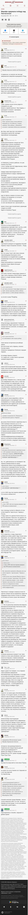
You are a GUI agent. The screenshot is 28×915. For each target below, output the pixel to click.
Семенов (6, 650)
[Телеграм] (4, 907)
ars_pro (6, 689)
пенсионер (6, 530)
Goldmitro (6, 601)
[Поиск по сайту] (3, 5)
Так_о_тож (6, 667)
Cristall (6, 766)
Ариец (5, 139)
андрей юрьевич (8, 270)
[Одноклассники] (11, 907)
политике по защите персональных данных (9, 897)
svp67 (5, 778)
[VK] (17, 907)
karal (5, 65)
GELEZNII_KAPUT (8, 240)
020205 (6, 301)
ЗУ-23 (5, 48)
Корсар (6, 409)
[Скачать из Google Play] (14, 902)
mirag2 (5, 249)
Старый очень (7, 100)
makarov (6, 363)
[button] (10, 5)
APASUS (6, 735)
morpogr (6, 394)
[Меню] (24, 5)
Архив (2, 9)
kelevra (6, 715)
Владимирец (7, 444)
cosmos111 (7, 332)
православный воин (9, 319)
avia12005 (7, 759)
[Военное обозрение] (14, 2)
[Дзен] (24, 907)
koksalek (6, 376)
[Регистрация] (17, 5)
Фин (5, 221)
